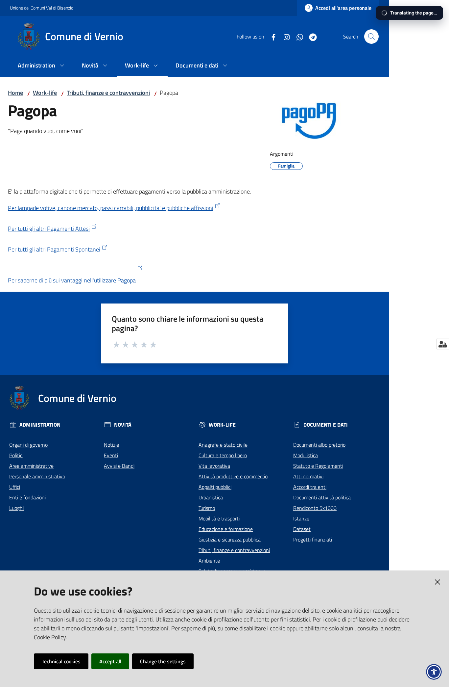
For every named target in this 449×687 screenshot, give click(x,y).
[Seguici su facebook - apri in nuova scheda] (270, 36)
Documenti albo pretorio (319, 445)
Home (15, 92)
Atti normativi (308, 476)
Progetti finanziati (312, 539)
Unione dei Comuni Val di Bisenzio (41, 7)
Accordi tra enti (309, 487)
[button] (371, 36)
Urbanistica (211, 497)
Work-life (45, 92)
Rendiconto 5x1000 (315, 508)
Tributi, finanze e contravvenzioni (108, 92)
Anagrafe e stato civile (223, 445)
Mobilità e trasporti (219, 518)
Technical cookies (61, 661)
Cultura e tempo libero (223, 455)
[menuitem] (42, 66)
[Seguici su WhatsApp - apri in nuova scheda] (297, 36)
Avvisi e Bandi (119, 466)
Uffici (14, 487)
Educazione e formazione (226, 529)
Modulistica (305, 455)
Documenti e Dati (325, 425)
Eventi (111, 455)
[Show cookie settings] (442, 344)
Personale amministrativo (37, 476)
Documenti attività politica (322, 497)
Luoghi (16, 508)
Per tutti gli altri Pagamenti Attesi (49, 228)
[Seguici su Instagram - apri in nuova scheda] (284, 36)
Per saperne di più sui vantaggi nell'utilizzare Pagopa (72, 280)
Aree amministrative (31, 466)
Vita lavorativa (214, 466)
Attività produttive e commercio (233, 476)
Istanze (301, 518)
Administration (39, 425)
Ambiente (209, 561)
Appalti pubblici (215, 487)
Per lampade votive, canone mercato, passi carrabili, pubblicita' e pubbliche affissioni (110, 207)
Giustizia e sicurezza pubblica (230, 539)
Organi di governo (28, 445)
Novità (122, 425)
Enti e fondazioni (27, 497)
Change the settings (163, 661)
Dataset (302, 529)
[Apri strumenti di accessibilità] (434, 672)
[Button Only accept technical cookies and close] (437, 582)
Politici (16, 455)
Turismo (207, 508)
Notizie (111, 445)
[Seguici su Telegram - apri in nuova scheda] (310, 36)
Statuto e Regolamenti (318, 466)
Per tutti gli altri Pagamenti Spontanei (54, 249)
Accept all (110, 661)
